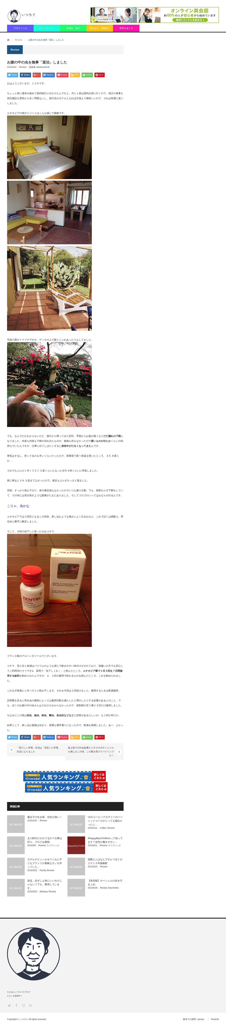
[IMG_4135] (49, 243)
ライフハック (53, 845)
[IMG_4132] (49, 178)
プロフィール (20, 28)
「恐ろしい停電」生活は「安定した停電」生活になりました (38, 749)
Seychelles (113, 888)
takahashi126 (43, 67)
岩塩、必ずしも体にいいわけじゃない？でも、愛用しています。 (44, 884)
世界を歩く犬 (126, 28)
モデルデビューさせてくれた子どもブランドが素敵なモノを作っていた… (44, 863)
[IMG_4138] (49, 329)
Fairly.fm (215, 1019)
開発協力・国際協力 (100, 28)
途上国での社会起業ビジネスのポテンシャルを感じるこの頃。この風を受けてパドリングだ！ (91, 751)
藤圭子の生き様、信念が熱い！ (44, 817)
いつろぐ (24, 1019)
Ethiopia (44, 891)
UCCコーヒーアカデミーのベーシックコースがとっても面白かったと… (105, 821)
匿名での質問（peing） (194, 1019)
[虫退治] (49, 646)
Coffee (103, 828)
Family (43, 870)
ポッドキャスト (47, 28)
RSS (30, 1005)
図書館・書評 (73, 28)
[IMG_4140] (49, 426)
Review (22, 67)
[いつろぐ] (22, 16)
